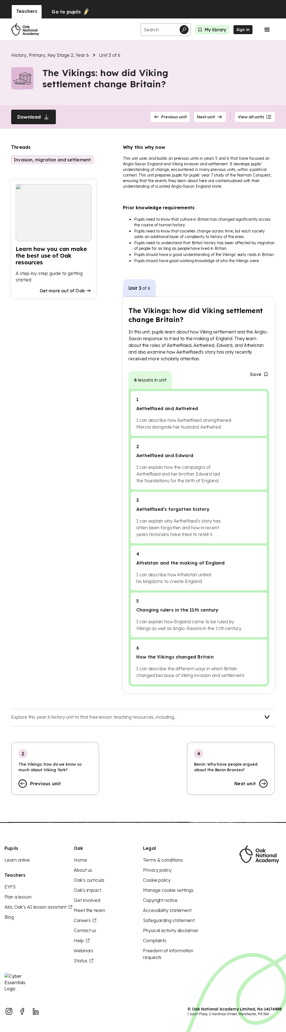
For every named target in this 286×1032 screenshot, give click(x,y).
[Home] (25, 29)
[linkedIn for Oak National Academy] (35, 1011)
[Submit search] (184, 29)
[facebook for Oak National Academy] (22, 1011)
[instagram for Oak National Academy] (8, 1011)
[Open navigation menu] (267, 29)
